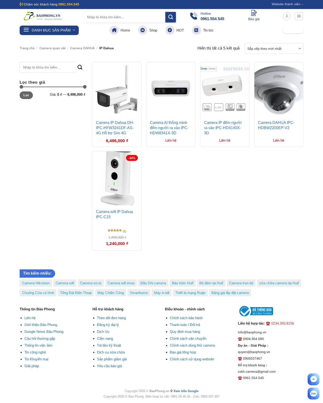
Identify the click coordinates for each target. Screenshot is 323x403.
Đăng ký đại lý (108, 325)
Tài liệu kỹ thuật (109, 345)
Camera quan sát (52, 48)
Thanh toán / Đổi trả (185, 325)
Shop (152, 30)
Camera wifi (65, 283)
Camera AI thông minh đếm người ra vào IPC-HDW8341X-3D (169, 128)
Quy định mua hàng (185, 332)
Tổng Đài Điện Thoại (76, 293)
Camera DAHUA (82, 48)
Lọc (26, 95)
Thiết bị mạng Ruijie (190, 293)
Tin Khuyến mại (36, 359)
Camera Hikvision (36, 283)
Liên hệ (29, 318)
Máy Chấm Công (110, 293)
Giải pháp (31, 366)
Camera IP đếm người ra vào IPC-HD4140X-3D (223, 128)
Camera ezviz (91, 283)
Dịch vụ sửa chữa (111, 352)
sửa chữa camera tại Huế (279, 283)
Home (124, 30)
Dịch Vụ (103, 332)
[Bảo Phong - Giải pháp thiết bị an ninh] (43, 16)
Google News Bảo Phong (43, 332)
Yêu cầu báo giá (109, 366)
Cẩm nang (105, 338)
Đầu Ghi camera (153, 283)
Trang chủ (27, 48)
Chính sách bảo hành (186, 318)
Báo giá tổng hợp (183, 352)
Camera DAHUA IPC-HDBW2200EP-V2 (276, 125)
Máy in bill (161, 293)
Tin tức (207, 30)
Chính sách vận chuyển (188, 338)
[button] (287, 16)
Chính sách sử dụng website (192, 359)
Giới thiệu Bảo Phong (40, 325)
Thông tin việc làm (38, 345)
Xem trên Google (186, 391)
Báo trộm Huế (182, 283)
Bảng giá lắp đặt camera (230, 293)
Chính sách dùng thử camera (192, 345)
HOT (179, 30)
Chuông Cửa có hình (38, 293)
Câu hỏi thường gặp (39, 338)
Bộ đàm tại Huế (211, 283)
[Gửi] (170, 17)
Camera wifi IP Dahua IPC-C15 (114, 214)
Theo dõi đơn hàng (111, 318)
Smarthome (139, 293)
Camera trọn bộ (241, 283)
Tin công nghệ (35, 352)
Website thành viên (286, 4)
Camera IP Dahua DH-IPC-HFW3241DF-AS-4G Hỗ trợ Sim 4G (115, 128)
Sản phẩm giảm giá (112, 359)
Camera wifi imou (121, 283)
